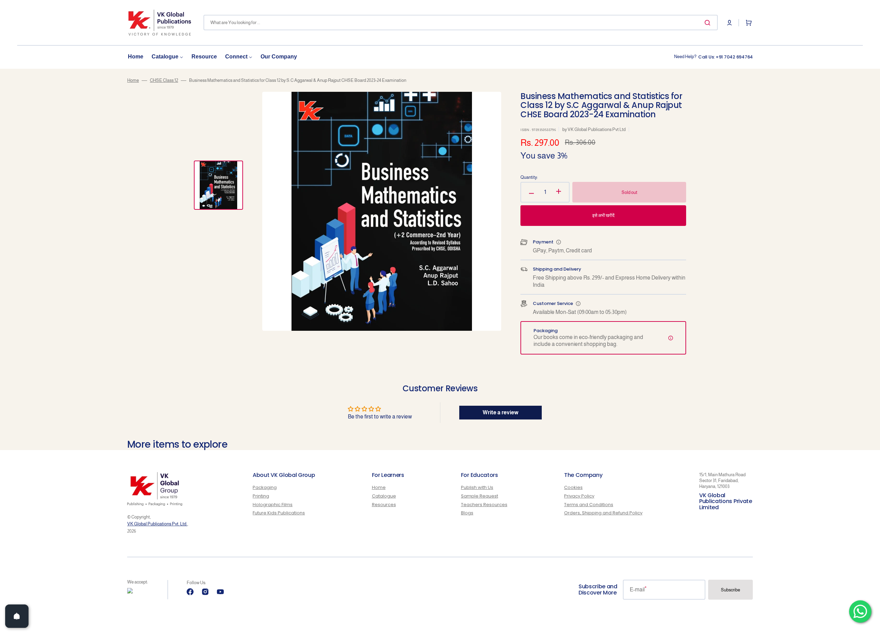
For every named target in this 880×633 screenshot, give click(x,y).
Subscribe (730, 589)
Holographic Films (273, 504)
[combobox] (461, 22)
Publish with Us (477, 488)
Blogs (467, 513)
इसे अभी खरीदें (603, 215)
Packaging (265, 488)
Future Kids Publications (279, 513)
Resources (384, 504)
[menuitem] (135, 57)
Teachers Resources (484, 504)
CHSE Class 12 (164, 80)
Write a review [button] (500, 412)
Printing (261, 496)
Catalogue (384, 496)
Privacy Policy (579, 496)
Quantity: (529, 177)
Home (133, 80)
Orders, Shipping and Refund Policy (603, 513)
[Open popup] (558, 242)
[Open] (17, 616)
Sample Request (479, 496)
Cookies (573, 488)
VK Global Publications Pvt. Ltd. (157, 523)
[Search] (709, 22)
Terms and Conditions (588, 504)
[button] (729, 22)
